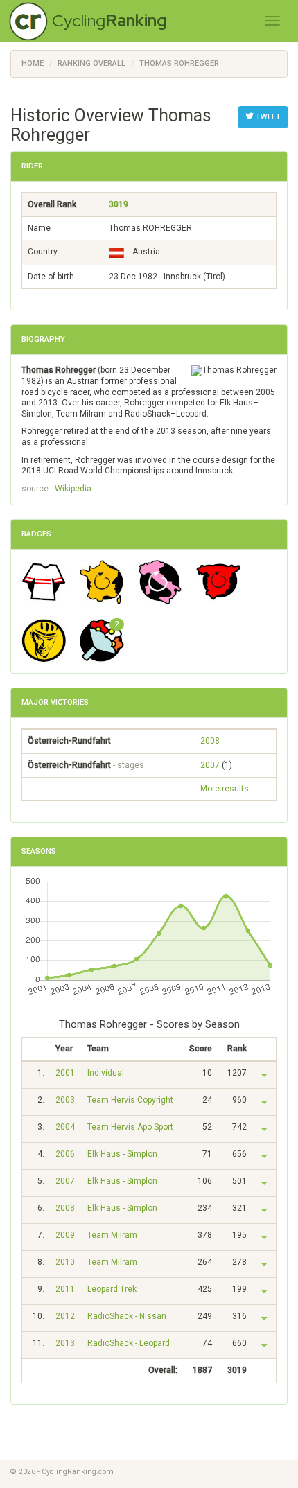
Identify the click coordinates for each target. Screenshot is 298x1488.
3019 (118, 204)
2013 (65, 1343)
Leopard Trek (112, 1289)
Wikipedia (73, 488)
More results (224, 789)
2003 (65, 1100)
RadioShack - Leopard (128, 1343)
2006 (65, 1154)
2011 (65, 1289)
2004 (65, 1127)
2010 (65, 1262)
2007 (210, 765)
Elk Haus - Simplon (122, 1154)
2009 (65, 1235)
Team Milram (112, 1235)
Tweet (267, 116)
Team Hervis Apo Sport (130, 1127)
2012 (65, 1316)
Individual (105, 1073)
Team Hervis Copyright (130, 1100)
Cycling (109, 20)
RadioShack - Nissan (126, 1316)
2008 (210, 741)
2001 (65, 1073)
